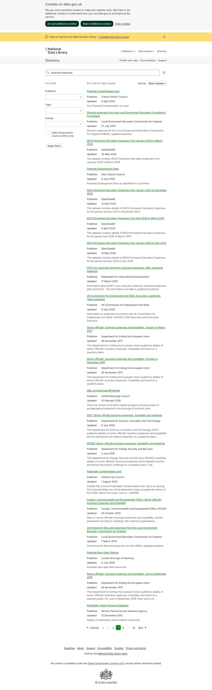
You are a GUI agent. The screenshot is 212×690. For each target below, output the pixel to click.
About (80, 648)
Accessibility (104, 648)
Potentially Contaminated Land (104, 471)
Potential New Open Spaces (103, 552)
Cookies (118, 648)
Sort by (142, 83)
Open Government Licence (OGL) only (63, 134)
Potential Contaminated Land (103, 91)
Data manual (144, 51)
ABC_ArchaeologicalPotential (103, 390)
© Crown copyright (106, 682)
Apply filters (54, 145)
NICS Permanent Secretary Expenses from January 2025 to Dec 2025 (126, 243)
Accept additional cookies (62, 23)
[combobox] (64, 97)
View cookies (122, 23)
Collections (127, 51)
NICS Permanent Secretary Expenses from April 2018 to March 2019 (125, 218)
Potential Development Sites (103, 168)
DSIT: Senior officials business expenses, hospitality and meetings (124, 415)
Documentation (148, 60)
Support (162, 60)
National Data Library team (113, 653)
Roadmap (69, 648)
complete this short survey (114, 36)
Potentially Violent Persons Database (108, 605)
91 (134, 627)
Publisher (50, 91)
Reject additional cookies (97, 23)
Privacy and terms (136, 648)
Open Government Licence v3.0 (106, 663)
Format (49, 118)
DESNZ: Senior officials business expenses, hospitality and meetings (126, 443)
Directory (162, 51)
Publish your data (129, 60)
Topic (48, 104)
